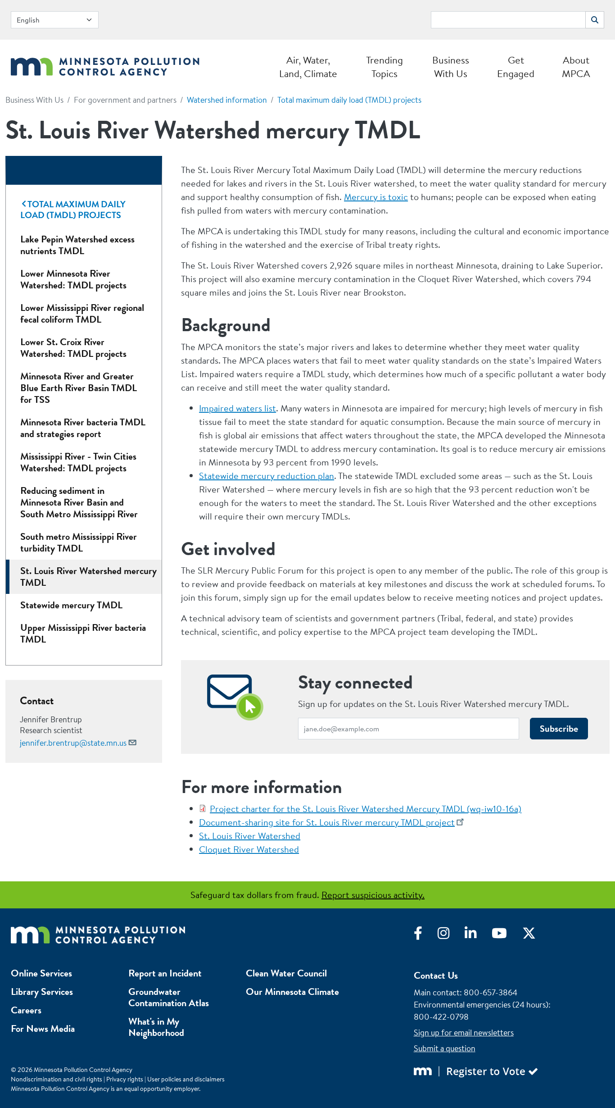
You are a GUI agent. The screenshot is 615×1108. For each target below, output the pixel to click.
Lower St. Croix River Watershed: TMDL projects (73, 347)
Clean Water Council (286, 973)
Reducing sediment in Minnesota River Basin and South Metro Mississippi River (79, 502)
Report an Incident (165, 973)
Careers (26, 1010)
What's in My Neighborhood (156, 1027)
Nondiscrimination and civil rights (56, 1079)
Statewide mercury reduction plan (266, 476)
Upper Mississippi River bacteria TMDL (83, 633)
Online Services (41, 973)
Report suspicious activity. (373, 895)
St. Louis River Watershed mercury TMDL (88, 576)
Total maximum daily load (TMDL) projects (349, 99)
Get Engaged (515, 66)
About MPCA (576, 66)
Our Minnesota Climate (292, 992)
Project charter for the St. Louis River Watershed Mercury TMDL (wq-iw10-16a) (365, 809)
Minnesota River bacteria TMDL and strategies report (82, 428)
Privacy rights (124, 1079)
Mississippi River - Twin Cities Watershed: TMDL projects (78, 462)
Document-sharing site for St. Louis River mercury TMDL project (327, 822)
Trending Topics (384, 66)
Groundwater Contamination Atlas (168, 997)
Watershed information (227, 99)
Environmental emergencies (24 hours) (481, 1004)
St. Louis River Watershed (249, 836)
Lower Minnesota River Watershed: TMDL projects (73, 279)
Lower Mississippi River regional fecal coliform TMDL (82, 313)
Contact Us (436, 975)
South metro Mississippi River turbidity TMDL (78, 542)
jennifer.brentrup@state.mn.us (73, 742)
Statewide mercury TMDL (71, 605)
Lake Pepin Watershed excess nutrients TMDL (77, 245)
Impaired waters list (237, 408)
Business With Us (450, 66)
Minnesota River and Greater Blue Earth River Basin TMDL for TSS (78, 387)
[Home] (105, 64)
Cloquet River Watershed (249, 849)
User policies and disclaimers (186, 1079)
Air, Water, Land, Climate (308, 66)
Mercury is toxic (376, 197)
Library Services (42, 992)
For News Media (43, 1028)
